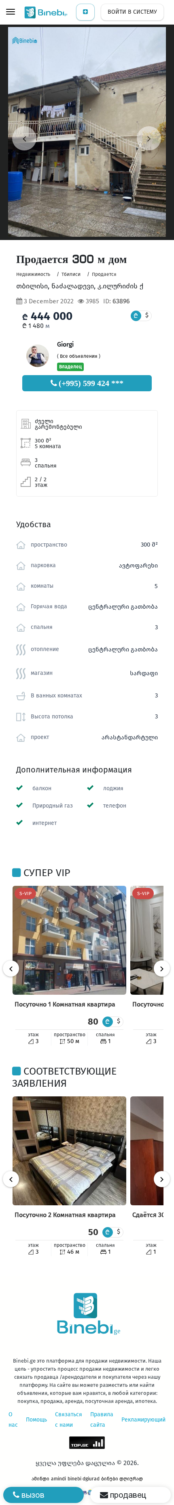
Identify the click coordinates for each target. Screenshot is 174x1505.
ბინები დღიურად (122, 1478)
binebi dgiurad (84, 1478)
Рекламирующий (143, 1419)
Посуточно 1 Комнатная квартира (65, 1004)
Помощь (36, 1419)
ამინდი (40, 1478)
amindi (58, 1478)
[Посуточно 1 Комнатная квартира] (69, 940)
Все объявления (79, 356)
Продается (104, 274)
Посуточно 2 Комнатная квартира (65, 1215)
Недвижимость (33, 274)
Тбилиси (71, 274)
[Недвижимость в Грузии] (46, 12)
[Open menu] (10, 12)
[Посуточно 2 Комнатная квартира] (69, 1150)
